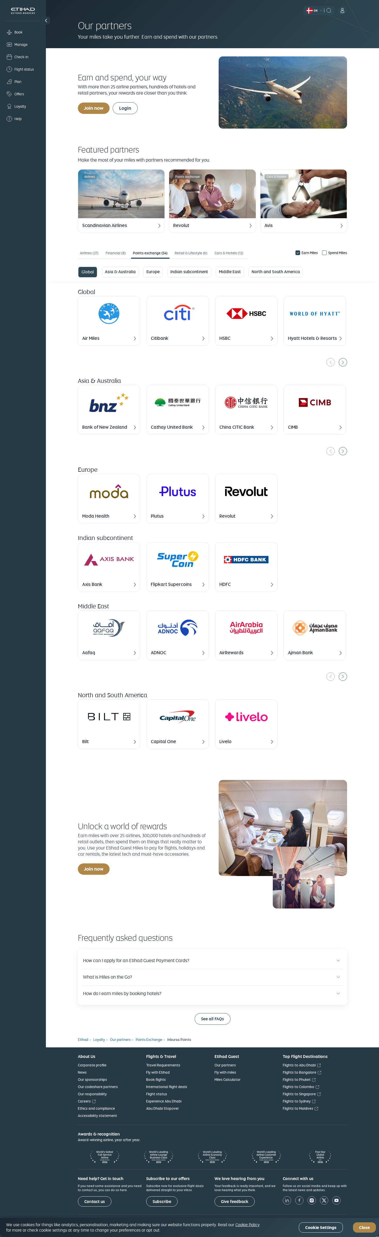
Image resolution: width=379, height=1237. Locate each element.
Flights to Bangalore (299, 1072)
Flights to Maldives (298, 1108)
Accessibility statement (97, 1115)
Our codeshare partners (98, 1086)
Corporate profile (92, 1065)
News (82, 1072)
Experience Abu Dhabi (164, 1101)
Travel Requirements (163, 1065)
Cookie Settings (320, 1227)
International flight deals (166, 1086)
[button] (46, 20)
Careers (84, 1101)
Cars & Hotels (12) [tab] (229, 253)
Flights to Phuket (297, 1079)
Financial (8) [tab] (116, 253)
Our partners (225, 1065)
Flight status (156, 1094)
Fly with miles (225, 1072)
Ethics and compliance (96, 1108)
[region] (212, 331)
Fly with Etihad (158, 1072)
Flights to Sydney (297, 1101)
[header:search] (329, 10)
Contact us (94, 1201)
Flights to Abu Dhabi (299, 1065)
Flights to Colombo (298, 1086)
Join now (93, 108)
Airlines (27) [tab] (89, 253)
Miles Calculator (228, 1079)
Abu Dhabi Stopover (162, 1108)
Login (125, 108)
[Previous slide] (330, 362)
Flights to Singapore (299, 1094)
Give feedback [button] (234, 1201)
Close (364, 1227)
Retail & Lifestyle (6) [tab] (191, 253)
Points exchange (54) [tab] (150, 253)
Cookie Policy (247, 1224)
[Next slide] (343, 362)
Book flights (156, 1079)
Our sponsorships (92, 1079)
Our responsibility (92, 1094)
